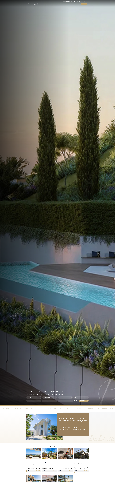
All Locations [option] (29, 397)
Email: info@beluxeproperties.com (68, 1)
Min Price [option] (60, 397)
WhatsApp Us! (85, 1)
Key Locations (69, 3)
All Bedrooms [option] (29, 400)
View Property (28, 472)
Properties (50, 3)
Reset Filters (76, 400)
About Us (77, 3)
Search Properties (84, 400)
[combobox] (33, 397)
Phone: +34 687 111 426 (78, 1)
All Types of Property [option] (46, 397)
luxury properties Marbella (76, 420)
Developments (57, 3)
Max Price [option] (76, 397)
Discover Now (61, 432)
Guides (62, 3)
